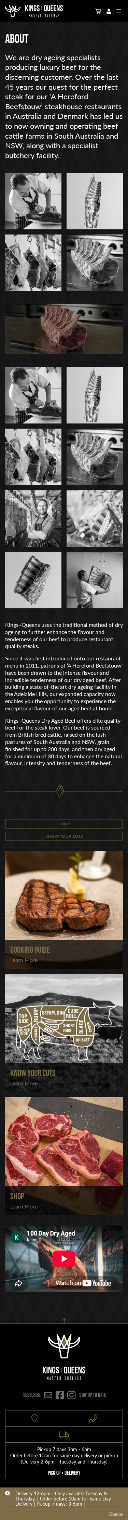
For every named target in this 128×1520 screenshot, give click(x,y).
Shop (64, 824)
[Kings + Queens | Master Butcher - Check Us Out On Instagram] (71, 1395)
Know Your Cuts (64, 836)
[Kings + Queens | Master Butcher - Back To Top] (64, 1319)
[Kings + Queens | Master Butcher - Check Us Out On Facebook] (60, 1395)
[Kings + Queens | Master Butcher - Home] (12, 11)
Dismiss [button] (116, 1514)
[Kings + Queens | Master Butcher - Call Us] (93, 1418)
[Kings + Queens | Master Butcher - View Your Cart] (98, 11)
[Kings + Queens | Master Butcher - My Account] (108, 11)
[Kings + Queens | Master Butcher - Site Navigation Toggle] (118, 11)
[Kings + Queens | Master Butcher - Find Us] (34, 1418)
